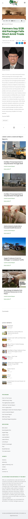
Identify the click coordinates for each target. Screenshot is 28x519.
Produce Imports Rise (11, 369)
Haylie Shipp (5, 432)
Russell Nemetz (6, 70)
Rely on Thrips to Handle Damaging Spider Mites (15, 344)
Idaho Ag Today (6, 417)
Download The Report (8, 24)
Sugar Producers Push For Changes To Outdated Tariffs (14, 259)
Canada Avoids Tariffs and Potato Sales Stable (16, 338)
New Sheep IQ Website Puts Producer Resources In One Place (13, 292)
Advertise (4, 462)
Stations (4, 460)
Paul (3, 446)
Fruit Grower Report (7, 414)
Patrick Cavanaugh (7, 444)
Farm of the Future (7, 398)
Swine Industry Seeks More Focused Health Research (13, 227)
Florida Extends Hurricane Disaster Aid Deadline (16, 381)
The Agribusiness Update (8, 403)
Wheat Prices (9, 375)
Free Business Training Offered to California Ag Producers (15, 332)
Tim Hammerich (6, 451)
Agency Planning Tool (7, 464)
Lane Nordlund (5, 437)
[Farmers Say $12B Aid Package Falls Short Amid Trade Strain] (14, 13)
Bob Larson (5, 428)
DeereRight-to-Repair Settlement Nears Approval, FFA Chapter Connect (16, 351)
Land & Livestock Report (8, 412)
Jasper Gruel (5, 435)
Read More (7, 169)
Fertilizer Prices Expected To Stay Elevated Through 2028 (13, 163)
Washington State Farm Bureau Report (11, 410)
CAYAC (4, 467)
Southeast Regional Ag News (9, 419)
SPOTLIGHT (5, 120)
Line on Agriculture (6, 407)
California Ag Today (7, 400)
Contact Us (5, 471)
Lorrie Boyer (5, 442)
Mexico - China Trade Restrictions (12, 357)
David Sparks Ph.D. (6, 430)
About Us (4, 469)
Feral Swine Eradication (10, 326)
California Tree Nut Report (8, 405)
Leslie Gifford (5, 439)
